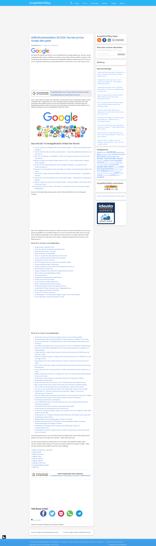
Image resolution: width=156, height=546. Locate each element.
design (109, 154)
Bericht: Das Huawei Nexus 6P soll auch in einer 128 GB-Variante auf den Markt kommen (60, 382)
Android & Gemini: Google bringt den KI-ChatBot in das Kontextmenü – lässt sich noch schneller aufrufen (110, 142)
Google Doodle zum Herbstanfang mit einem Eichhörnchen (51, 408)
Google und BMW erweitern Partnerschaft (47, 264)
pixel (111, 171)
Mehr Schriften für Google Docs (44, 268)
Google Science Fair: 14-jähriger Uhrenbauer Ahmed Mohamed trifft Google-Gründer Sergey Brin (62, 415)
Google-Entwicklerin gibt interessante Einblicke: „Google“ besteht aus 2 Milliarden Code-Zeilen (62, 339)
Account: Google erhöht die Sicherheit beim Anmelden (50, 258)
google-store (100, 160)
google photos (107, 164)
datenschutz (103, 154)
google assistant (109, 160)
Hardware (105, 3)
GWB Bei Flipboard (37, 460)
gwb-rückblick (37, 520)
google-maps (103, 158)
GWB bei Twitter (36, 456)
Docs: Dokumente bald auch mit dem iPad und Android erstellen (53, 262)
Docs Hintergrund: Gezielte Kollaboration (46, 281)
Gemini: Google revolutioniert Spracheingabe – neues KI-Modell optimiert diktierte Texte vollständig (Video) (110, 104)
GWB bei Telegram (37, 458)
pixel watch (119, 171)
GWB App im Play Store (39, 463)
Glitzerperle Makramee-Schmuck (68, 544)
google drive (112, 162)
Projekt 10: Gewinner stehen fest (45, 292)
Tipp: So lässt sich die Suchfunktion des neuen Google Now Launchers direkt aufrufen (59, 386)
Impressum (100, 196)
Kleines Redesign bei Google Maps (45, 253)
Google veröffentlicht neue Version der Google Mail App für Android (54, 271)
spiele (117, 173)
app (98, 154)
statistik (99, 175)
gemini (123, 154)
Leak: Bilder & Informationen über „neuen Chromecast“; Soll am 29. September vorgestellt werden (63, 345)
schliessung (105, 173)
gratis (121, 167)
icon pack (101, 169)
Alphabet (113, 3)
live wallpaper (103, 171)
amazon (104, 152)
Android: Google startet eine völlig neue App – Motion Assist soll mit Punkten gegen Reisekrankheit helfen (110, 96)
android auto (120, 152)
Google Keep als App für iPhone (44, 417)
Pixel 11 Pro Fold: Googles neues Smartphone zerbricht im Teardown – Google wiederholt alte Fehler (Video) (110, 127)
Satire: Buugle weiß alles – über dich (45, 251)
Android (77, 3)
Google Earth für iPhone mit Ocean (45, 260)
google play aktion (105, 166)
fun (119, 154)
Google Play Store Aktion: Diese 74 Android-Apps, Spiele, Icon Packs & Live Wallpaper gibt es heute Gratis (110, 89)
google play (115, 165)
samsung (99, 173)
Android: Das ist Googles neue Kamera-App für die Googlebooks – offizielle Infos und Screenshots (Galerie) (110, 119)
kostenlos (110, 169)
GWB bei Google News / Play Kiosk (42, 450)
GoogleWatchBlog (39, 2)
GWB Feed (35, 467)
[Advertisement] (78, 20)
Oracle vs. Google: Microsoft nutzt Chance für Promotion (51, 255)
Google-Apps (94, 3)
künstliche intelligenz (118, 169)
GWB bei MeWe (36, 452)
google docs (107, 162)
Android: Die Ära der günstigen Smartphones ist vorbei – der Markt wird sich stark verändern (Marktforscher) (111, 74)
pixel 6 (114, 171)
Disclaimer (122, 196)
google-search (116, 158)
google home (99, 164)
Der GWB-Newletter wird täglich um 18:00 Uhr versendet (109, 50)
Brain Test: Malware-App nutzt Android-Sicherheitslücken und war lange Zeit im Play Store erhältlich (63, 395)
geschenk (101, 156)
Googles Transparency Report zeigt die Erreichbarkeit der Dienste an (54, 266)
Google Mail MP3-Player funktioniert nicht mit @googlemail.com (53, 288)
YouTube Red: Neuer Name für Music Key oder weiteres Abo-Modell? (54, 406)
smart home (111, 173)
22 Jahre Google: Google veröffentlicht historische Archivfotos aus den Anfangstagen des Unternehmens (93, 532)
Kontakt (107, 196)
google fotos (119, 163)
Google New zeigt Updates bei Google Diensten (48, 277)
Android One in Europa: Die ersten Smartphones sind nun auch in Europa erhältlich (58, 337)
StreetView (105, 175)
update (113, 175)
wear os (118, 175)
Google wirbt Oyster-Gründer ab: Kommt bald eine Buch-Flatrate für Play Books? (58, 397)
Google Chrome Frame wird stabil (44, 279)
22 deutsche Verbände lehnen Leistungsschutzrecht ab (50, 286)
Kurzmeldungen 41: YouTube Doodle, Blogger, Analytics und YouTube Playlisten (57, 294)
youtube (100, 177)
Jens (57, 45)
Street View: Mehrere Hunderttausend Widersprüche (50, 249)
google (108, 156)
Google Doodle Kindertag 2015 (43, 380)
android (111, 151)
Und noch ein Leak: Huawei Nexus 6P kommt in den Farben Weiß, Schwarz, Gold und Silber (61, 389)
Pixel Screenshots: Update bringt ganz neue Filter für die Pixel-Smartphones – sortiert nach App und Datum (110, 134)
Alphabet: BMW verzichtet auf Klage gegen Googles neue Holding (53, 419)
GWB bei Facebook (37, 454)
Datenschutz (114, 196)
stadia (121, 173)
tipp (109, 175)
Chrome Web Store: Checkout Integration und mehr (49, 296)
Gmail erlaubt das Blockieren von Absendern (47, 399)
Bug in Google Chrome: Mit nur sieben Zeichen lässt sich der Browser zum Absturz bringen (61, 384)
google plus (116, 167)
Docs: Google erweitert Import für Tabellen (47, 290)
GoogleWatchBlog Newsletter (40, 465)
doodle (114, 154)
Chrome (85, 3)
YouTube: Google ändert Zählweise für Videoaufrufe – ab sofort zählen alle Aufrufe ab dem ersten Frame (110, 112)
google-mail (115, 156)
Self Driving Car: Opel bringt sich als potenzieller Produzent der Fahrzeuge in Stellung (59, 378)
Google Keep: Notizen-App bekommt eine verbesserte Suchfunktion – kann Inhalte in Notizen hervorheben (109, 81)
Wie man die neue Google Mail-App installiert (47, 273)
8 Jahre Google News (41, 275)
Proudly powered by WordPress (118, 544)
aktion (99, 152)
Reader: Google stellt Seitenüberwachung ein (48, 284)
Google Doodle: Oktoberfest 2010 (44, 247)
